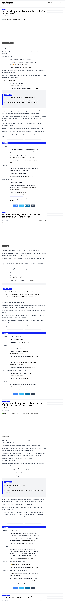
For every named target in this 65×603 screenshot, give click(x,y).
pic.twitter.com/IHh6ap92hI (16, 375)
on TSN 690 (19, 263)
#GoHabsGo (14, 564)
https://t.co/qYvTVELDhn (15, 157)
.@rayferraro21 (24, 187)
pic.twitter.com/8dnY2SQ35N (16, 353)
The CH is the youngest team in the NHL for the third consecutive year (22, 102)
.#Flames (15, 580)
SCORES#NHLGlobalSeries (22, 362)
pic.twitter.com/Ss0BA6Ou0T (21, 64)
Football (30, 2)
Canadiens (4, 401)
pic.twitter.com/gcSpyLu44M (16, 85)
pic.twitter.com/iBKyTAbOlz (31, 580)
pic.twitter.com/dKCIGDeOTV (16, 196)
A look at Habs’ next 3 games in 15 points (15, 485)
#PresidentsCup (31, 373)
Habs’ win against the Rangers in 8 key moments (17, 487)
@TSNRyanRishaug (14, 189)
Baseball (34, 2)
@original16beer (21, 580)
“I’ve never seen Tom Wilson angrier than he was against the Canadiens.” (23, 100)
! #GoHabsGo (25, 351)
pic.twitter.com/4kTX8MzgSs (16, 364)
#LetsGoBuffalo (33, 362)
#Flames (14, 573)
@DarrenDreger (32, 187)
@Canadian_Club (22, 192)
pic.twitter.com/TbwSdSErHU (28, 157)
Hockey (26, 2)
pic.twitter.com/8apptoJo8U (16, 339)
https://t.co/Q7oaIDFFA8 (15, 277)
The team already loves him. (8, 80)
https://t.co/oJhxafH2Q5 (15, 386)
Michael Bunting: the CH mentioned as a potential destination (20, 97)
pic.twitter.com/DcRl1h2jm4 (23, 564)
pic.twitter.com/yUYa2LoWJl (28, 540)
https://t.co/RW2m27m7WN (26, 194)
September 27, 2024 (27, 67)
